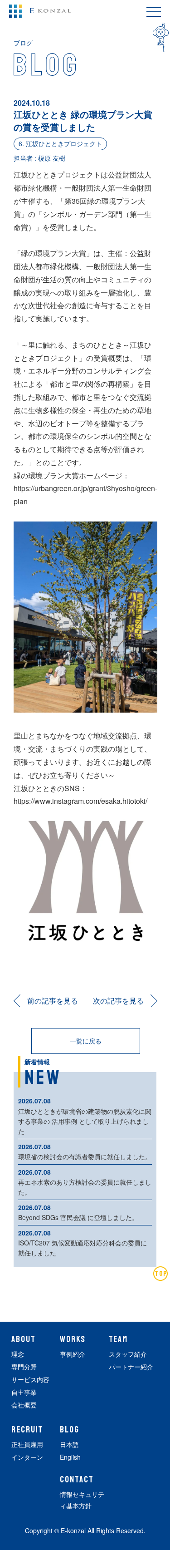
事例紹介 (72, 1353)
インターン (27, 1456)
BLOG (69, 1429)
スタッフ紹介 (128, 1353)
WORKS (73, 1339)
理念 (17, 1353)
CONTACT (76, 1479)
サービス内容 (30, 1379)
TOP (161, 1273)
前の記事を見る (52, 1000)
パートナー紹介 (131, 1366)
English (70, 1456)
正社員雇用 (27, 1444)
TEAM (118, 1339)
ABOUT (23, 1339)
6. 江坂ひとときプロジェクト (60, 143)
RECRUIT (27, 1429)
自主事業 (24, 1392)
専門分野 (24, 1366)
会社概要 (24, 1404)
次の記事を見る (118, 1000)
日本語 (69, 1444)
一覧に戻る (86, 1040)
